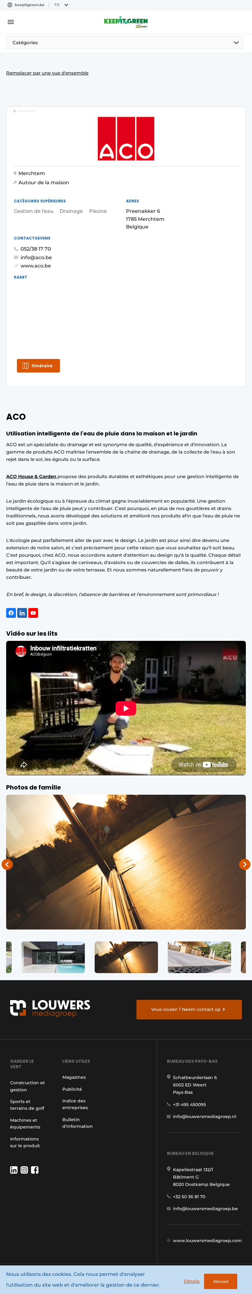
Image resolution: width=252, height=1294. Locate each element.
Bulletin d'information (77, 1123)
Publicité (72, 1089)
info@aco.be (36, 257)
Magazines (74, 1077)
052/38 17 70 (36, 249)
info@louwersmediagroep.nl (204, 1116)
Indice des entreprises (75, 1104)
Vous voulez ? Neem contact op (186, 1009)
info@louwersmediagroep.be (205, 1208)
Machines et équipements (25, 1123)
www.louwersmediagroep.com (207, 1240)
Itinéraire (42, 365)
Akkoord (220, 1281)
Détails (192, 1281)
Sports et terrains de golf (27, 1105)
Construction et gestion (27, 1086)
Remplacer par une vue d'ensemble (47, 73)
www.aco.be (36, 266)
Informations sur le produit (25, 1142)
